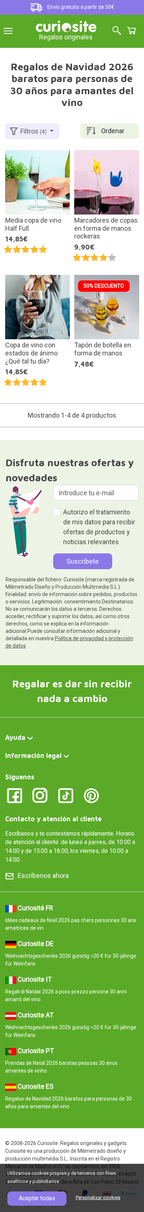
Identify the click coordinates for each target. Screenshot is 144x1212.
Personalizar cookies (98, 1197)
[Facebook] (14, 795)
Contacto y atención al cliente (53, 819)
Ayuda (15, 737)
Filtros (33, 131)
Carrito (131, 30)
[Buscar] (116, 31)
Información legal (33, 755)
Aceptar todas (37, 1198)
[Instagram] (40, 795)
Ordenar (112, 131)
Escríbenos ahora (43, 875)
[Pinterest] (91, 795)
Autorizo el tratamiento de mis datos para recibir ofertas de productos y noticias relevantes (99, 527)
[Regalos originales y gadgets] (66, 25)
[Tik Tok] (66, 795)
